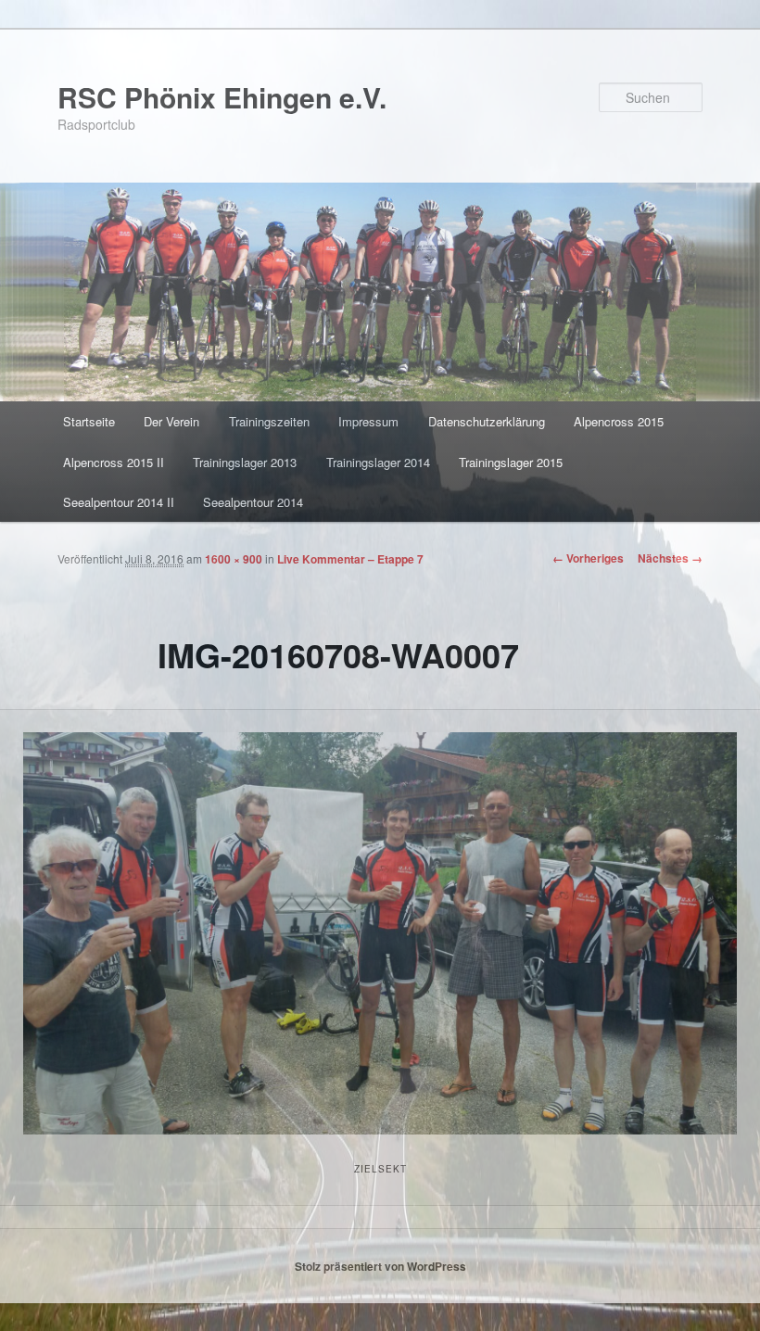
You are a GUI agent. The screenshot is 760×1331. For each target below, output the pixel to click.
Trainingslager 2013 (245, 462)
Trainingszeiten (269, 421)
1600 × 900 (233, 559)
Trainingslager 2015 (511, 462)
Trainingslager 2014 (378, 462)
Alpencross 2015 (619, 421)
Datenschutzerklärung (486, 421)
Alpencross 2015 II (113, 462)
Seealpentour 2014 (253, 502)
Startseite (89, 421)
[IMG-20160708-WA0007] (380, 933)
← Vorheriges (588, 558)
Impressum (368, 421)
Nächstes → (670, 558)
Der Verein (171, 421)
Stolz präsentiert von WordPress (380, 1266)
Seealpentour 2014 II (118, 502)
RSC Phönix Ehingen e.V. (221, 97)
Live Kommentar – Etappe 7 (350, 559)
